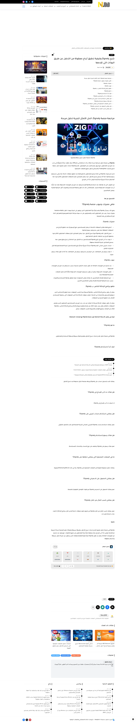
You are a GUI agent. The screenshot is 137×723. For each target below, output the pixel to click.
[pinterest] (30, 720)
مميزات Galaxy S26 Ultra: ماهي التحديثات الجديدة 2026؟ (30, 81)
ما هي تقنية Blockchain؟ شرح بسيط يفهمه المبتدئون (84, 645)
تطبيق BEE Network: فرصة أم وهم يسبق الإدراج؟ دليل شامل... (104, 645)
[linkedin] (26, 2)
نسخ (71, 566)
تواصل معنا (56, 566)
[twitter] (29, 2)
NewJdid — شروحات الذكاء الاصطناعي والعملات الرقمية (84, 719)
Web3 (29, 190)
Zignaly (112, 163)
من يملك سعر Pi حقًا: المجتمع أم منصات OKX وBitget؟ (36, 70)
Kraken (30, 197)
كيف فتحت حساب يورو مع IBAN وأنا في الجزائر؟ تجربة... (29, 91)
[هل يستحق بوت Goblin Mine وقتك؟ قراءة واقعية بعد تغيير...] (41, 120)
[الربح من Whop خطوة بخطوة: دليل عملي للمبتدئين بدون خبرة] (41, 109)
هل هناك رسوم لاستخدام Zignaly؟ (102, 101)
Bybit (42, 197)
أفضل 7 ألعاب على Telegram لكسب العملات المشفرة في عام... (30, 134)
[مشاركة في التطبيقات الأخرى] (93, 607)
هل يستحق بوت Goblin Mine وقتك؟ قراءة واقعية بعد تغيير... (30, 123)
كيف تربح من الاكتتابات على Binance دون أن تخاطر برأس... (68, 711)
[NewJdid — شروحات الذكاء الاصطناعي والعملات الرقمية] (104, 4)
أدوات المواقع (37, 6)
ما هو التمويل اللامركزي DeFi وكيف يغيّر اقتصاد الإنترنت (98, 705)
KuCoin (30, 194)
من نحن (83, 1)
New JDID (108, 67)
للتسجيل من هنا (109, 198)
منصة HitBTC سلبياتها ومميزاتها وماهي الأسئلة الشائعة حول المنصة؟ (93, 365)
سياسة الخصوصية (64, 1)
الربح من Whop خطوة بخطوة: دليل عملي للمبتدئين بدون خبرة (30, 111)
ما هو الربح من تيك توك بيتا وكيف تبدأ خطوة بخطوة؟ (38, 691)
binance (41, 194)
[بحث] (24, 6)
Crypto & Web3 (86, 6)
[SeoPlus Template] (113, 720)
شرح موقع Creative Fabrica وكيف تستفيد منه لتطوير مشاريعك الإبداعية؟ (29, 173)
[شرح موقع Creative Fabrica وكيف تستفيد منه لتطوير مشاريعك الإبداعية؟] (41, 171)
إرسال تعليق (108, 662)
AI (29, 186)
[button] (107, 607)
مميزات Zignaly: (107, 83)
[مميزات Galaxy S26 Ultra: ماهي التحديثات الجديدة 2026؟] (41, 78)
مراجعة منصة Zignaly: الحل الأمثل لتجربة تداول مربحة (97, 78)
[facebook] (32, 2)
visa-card (41, 201)
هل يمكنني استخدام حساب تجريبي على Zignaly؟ (99, 98)
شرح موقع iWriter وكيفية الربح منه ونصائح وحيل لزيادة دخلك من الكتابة (38, 705)
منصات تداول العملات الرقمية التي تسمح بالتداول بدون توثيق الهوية (61, 646)
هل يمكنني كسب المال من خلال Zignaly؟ (101, 108)
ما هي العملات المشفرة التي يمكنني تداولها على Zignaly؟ (97, 103)
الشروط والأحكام (75, 1)
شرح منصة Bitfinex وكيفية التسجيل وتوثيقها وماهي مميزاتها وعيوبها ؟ (93, 375)
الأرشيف (56, 1)
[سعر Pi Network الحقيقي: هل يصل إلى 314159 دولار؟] (41, 99)
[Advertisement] (66, 28)
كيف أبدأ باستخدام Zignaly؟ (104, 93)
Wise (29, 201)
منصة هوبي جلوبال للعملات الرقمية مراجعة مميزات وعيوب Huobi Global (93, 370)
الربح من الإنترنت (61, 6)
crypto (111, 55)
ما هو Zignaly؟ (107, 91)
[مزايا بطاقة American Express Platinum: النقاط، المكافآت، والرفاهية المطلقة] (41, 157)
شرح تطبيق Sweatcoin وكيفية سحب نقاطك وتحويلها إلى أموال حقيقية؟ (38, 698)
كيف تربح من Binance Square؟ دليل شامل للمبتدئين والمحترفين (69, 691)
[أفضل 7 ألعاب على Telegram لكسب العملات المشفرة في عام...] (41, 132)
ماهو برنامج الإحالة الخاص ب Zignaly (102, 88)
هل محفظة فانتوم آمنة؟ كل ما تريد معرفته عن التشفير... (98, 691)
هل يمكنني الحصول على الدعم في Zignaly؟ (100, 106)
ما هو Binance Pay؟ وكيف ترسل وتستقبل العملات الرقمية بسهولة (69, 705)
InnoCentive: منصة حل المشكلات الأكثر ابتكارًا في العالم (87, 48)
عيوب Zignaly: (107, 86)
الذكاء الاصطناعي (74, 6)
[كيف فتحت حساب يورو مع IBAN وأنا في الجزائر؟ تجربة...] (41, 90)
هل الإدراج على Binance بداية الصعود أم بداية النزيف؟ (68, 698)
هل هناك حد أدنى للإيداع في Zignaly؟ (102, 96)
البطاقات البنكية (48, 6)
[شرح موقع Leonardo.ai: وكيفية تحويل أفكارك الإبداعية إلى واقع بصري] (41, 143)
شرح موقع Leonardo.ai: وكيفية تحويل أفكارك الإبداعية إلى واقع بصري (29, 147)
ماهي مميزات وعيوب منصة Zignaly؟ (102, 81)
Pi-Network (41, 190)
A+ (66, 566)
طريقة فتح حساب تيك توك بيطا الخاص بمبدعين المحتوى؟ (37, 711)
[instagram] (24, 2)
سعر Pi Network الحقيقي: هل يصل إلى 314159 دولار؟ (30, 101)
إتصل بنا (89, 1)
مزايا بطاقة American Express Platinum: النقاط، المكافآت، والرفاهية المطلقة (30, 160)
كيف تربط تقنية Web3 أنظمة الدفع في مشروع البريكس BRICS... (98, 711)
